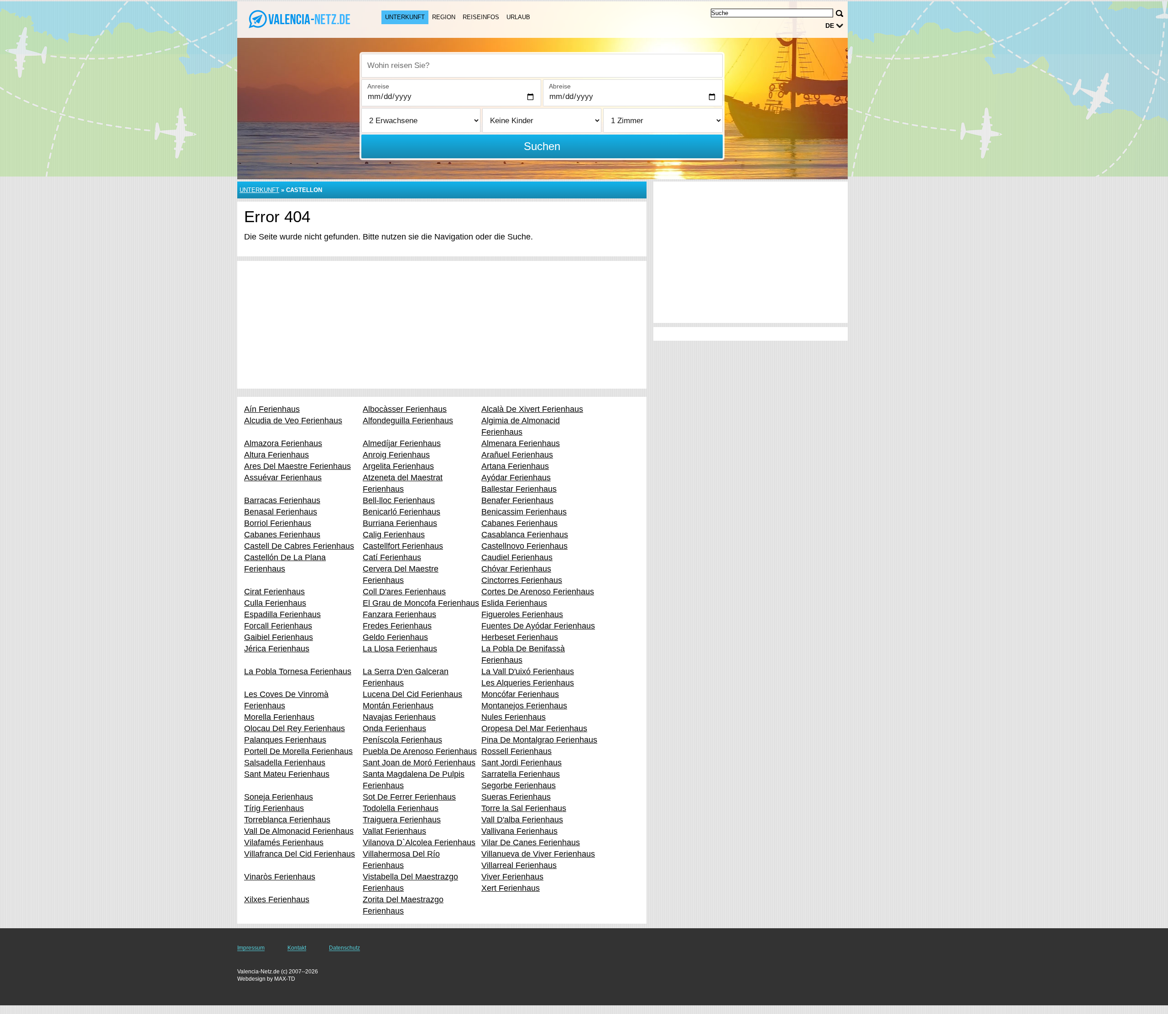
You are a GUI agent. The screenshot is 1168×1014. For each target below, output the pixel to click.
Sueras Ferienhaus (516, 796)
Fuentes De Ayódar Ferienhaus (538, 625)
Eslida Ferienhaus (514, 603)
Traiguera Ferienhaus (402, 819)
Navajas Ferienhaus (399, 717)
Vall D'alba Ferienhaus (522, 819)
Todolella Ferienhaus (400, 808)
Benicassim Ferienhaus (524, 511)
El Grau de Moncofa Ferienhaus (421, 603)
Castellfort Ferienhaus (403, 546)
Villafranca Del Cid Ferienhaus (299, 853)
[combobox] (542, 65)
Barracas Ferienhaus (282, 500)
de (829, 25)
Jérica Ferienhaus (276, 648)
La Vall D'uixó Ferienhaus (527, 671)
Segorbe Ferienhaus (518, 785)
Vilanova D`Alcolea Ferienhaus (419, 842)
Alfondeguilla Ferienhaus (408, 420)
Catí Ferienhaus (392, 557)
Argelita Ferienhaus (398, 466)
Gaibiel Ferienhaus (278, 637)
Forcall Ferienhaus (278, 625)
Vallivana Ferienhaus (519, 831)
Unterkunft (405, 17)
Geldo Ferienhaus (395, 637)
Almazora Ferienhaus (283, 443)
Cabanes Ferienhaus (519, 523)
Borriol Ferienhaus (277, 523)
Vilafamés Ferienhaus (283, 842)
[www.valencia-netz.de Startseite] (300, 18)
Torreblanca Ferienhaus (287, 819)
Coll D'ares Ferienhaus (404, 591)
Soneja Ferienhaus (278, 796)
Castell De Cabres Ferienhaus (299, 546)
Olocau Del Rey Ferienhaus (294, 728)
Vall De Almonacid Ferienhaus (299, 831)
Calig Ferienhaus (394, 534)
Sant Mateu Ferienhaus (286, 774)
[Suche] (839, 13)
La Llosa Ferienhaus (400, 648)
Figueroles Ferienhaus (522, 614)
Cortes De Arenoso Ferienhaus (537, 591)
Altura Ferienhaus (276, 454)
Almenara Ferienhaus (520, 443)
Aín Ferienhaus (272, 409)
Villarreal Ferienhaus (519, 865)
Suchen (542, 146)
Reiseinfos (481, 17)
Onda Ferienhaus (394, 728)
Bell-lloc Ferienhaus (399, 500)
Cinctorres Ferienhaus (521, 580)
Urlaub (518, 17)
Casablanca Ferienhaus (524, 534)
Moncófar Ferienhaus (520, 694)
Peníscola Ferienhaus (402, 739)
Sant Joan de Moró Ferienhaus (419, 762)
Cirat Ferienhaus (274, 591)
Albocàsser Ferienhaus (405, 409)
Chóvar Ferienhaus (516, 568)
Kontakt (296, 948)
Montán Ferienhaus (398, 705)
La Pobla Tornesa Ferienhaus (297, 671)
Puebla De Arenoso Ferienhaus (420, 751)
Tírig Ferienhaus (274, 808)
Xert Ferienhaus (510, 888)
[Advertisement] (442, 325)
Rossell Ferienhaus (516, 751)
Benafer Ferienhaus (517, 500)
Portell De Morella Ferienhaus (298, 751)
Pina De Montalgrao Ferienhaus (539, 739)
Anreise (378, 86)
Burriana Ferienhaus (400, 523)
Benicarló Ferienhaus (401, 511)
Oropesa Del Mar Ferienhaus (534, 728)
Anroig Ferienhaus (396, 454)
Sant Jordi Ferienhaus (521, 762)
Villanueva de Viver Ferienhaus (538, 853)
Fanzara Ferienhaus (399, 614)
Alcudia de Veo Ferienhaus (293, 420)
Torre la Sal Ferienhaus (523, 808)
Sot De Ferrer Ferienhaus (409, 796)
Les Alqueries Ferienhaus (527, 682)
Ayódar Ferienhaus (516, 477)
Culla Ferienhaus (275, 603)
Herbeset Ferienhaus (519, 637)
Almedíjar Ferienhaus (402, 443)
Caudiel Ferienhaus (517, 557)
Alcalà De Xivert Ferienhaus (532, 409)
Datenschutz (344, 948)
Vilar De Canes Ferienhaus (530, 842)
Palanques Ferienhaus (285, 739)
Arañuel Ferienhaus (517, 454)
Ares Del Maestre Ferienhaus (297, 466)
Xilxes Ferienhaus (276, 899)
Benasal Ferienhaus (280, 511)
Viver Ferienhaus (512, 876)
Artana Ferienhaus (515, 466)
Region (443, 17)
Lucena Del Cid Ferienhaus (412, 694)
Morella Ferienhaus (279, 717)
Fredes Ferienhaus (397, 625)
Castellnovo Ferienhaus (524, 546)
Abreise (560, 86)
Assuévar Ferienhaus (283, 477)
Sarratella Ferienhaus (520, 774)
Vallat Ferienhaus (394, 831)
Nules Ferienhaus (513, 717)
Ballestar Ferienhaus (519, 489)
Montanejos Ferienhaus (524, 705)
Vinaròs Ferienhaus (279, 876)
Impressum (251, 948)
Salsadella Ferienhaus (284, 762)
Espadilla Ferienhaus (282, 614)
